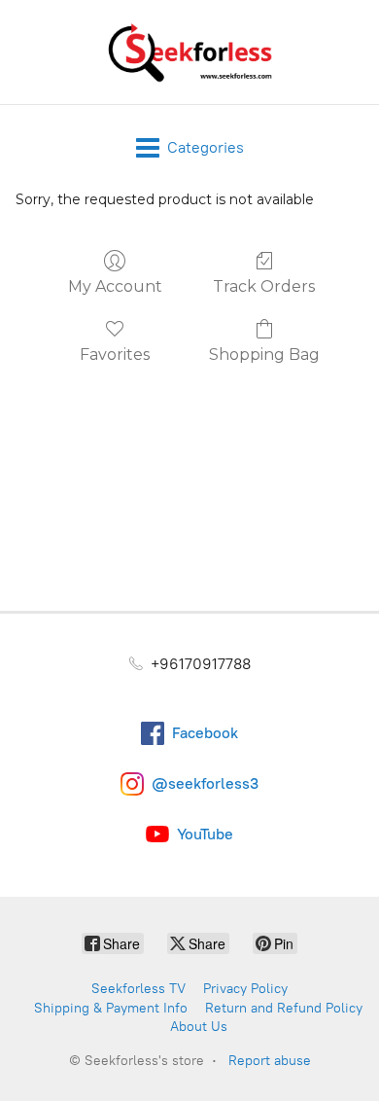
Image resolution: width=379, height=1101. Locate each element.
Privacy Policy (245, 988)
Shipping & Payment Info (111, 1008)
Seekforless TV (138, 988)
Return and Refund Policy (283, 1008)
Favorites (115, 354)
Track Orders (264, 286)
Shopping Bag (264, 354)
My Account (115, 286)
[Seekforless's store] (189, 52)
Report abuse (269, 1060)
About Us (198, 1026)
